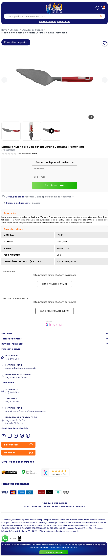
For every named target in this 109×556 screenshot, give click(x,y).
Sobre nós (6, 333)
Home (4, 30)
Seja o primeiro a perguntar (54, 311)
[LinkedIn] (28, 436)
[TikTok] (16, 436)
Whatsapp (9, 452)
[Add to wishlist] (105, 43)
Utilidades (14, 30)
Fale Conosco (11, 444)
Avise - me (57, 185)
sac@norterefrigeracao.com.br (20, 368)
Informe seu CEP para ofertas (54, 21)
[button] (105, 80)
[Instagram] (22, 436)
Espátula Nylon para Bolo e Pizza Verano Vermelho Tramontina (34, 32)
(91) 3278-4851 (12, 401)
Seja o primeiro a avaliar (54, 284)
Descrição (10, 213)
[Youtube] (3, 436)
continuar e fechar (54, 552)
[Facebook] (10, 436)
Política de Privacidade (66, 547)
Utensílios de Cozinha (32, 30)
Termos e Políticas (11, 338)
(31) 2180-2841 (12, 358)
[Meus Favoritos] (97, 8)
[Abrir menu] (5, 8)
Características (13, 229)
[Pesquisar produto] (101, 16)
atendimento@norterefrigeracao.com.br (25, 411)
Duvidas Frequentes (12, 343)
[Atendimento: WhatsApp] (5, 538)
